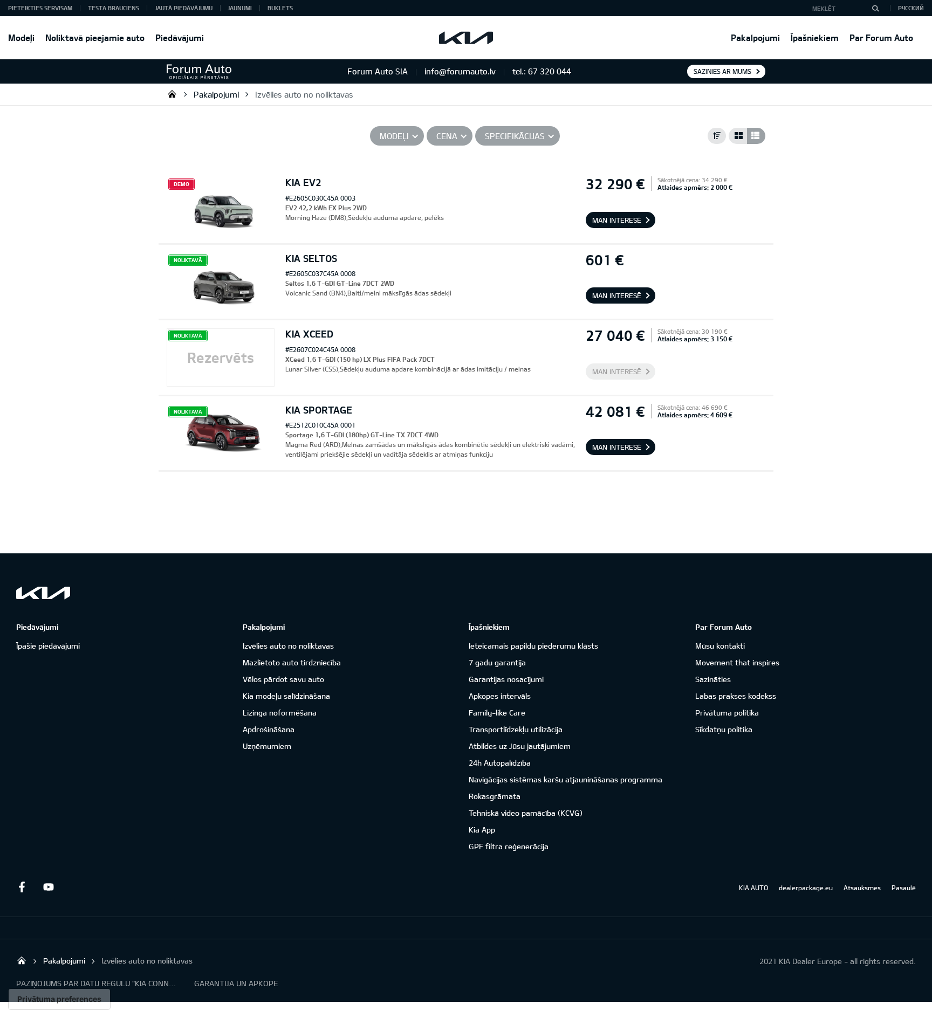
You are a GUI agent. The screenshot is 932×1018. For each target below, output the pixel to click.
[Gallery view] (738, 136)
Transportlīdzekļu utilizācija (516, 729)
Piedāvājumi (179, 37)
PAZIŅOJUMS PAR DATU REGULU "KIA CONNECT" (97, 983)
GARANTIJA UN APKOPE (236, 983)
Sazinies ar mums (722, 71)
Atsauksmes (862, 887)
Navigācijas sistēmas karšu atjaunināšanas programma (565, 779)
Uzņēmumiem (267, 746)
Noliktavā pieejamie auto (95, 37)
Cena (446, 136)
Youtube (48, 887)
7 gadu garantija (497, 662)
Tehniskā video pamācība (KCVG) (525, 812)
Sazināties (713, 679)
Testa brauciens (113, 7)
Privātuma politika (727, 712)
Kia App (482, 829)
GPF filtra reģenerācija (509, 846)
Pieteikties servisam (40, 7)
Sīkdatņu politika (723, 729)
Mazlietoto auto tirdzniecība (292, 662)
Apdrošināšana (268, 729)
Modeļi (21, 37)
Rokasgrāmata (494, 796)
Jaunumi (240, 7)
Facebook (21, 887)
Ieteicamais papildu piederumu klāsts (533, 645)
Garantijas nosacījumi (506, 679)
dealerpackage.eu (806, 887)
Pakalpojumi (755, 37)
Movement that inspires (737, 662)
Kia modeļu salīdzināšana (286, 695)
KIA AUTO (753, 887)
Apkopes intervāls (500, 695)
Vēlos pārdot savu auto (283, 679)
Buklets (280, 7)
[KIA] (466, 37)
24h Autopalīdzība (500, 762)
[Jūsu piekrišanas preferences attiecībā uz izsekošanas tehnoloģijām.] (59, 999)
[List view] (756, 136)
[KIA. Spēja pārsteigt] (43, 593)
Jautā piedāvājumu (184, 7)
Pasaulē (904, 887)
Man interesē (616, 220)
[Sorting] (717, 136)
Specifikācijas (515, 136)
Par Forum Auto (881, 37)
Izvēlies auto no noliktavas (304, 94)
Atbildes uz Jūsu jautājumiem (520, 746)
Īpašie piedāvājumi (48, 645)
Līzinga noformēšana (280, 712)
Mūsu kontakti (720, 645)
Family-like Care (497, 712)
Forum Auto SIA (172, 93)
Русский (911, 7)
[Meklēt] (875, 8)
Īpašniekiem (815, 37)
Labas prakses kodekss (735, 695)
